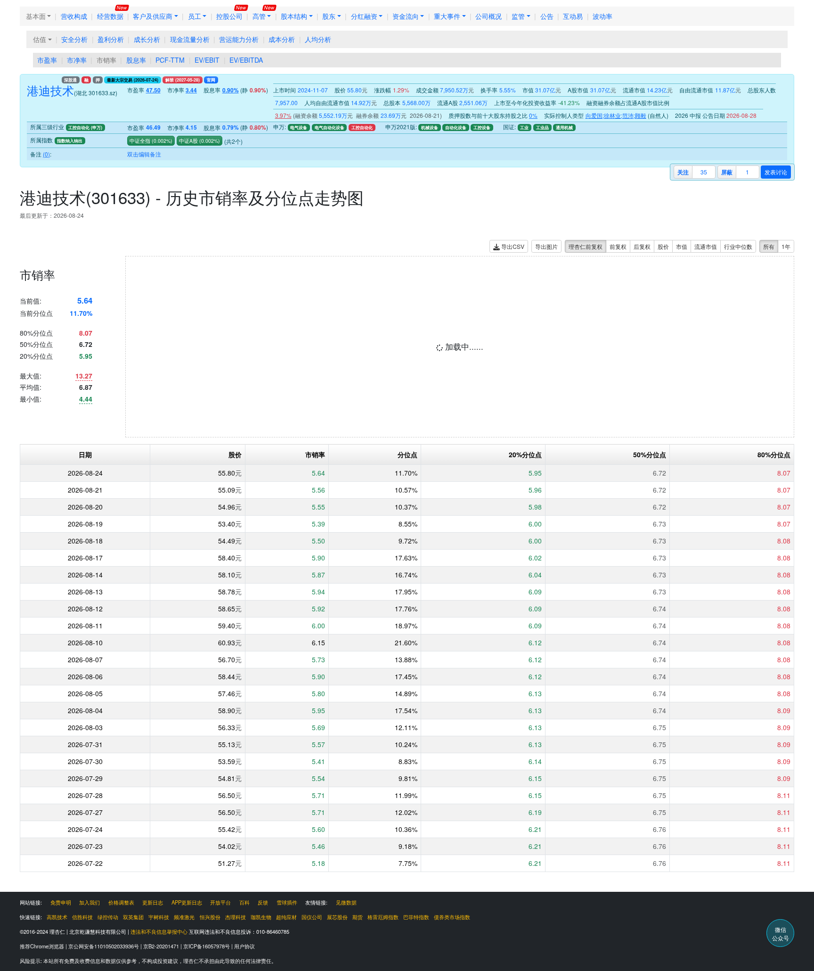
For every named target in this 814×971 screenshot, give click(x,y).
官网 (211, 80)
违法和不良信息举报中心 (158, 931)
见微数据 (346, 902)
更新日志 (152, 902)
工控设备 (481, 127)
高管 (259, 16)
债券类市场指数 (452, 917)
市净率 (77, 60)
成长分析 (147, 39)
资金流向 (405, 16)
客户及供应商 (152, 16)
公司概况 (488, 16)
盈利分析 (111, 39)
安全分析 (74, 39)
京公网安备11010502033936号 (104, 946)
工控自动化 (362, 127)
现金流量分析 (190, 39)
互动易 (573, 16)
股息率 (136, 60)
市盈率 (47, 60)
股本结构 (294, 16)
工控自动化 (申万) (85, 127)
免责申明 (60, 902)
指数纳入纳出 (69, 141)
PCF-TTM (170, 60)
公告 (547, 16)
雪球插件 (287, 902)
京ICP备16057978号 (207, 946)
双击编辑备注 (144, 154)
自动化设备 (455, 127)
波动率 (602, 16)
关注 (683, 172)
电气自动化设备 (329, 127)
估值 (39, 39)
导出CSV (512, 246)
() (161, 140)
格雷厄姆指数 (383, 917)
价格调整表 (121, 902)
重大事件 (447, 16)
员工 (194, 16)
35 (703, 172)
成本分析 (282, 39)
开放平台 (220, 902)
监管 (518, 16)
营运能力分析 (239, 39)
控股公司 (229, 16)
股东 (328, 16)
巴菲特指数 (416, 917)
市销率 (106, 60)
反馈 (263, 902)
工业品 (542, 127)
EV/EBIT (207, 60)
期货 (357, 917)
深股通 (70, 80)
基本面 (36, 16)
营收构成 (74, 16)
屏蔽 (727, 172)
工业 (524, 127)
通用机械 (564, 127)
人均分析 (318, 39)
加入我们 (89, 902)
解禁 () (182, 80)
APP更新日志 (186, 902)
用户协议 (244, 946)
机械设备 (429, 127)
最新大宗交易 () (132, 80)
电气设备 (298, 127)
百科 (244, 902)
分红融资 (364, 16)
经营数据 (110, 16)
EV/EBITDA (246, 60)
